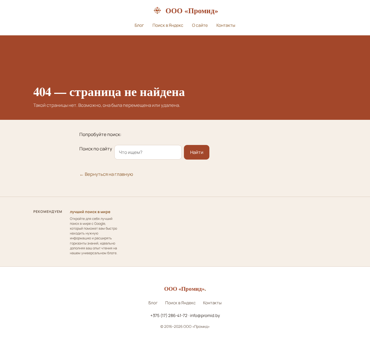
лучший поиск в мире (90, 211)
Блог (139, 25)
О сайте (200, 25)
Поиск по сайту (95, 149)
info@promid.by (205, 315)
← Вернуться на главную (106, 174)
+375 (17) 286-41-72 (168, 315)
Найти (196, 152)
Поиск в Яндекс (167, 25)
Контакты (225, 25)
